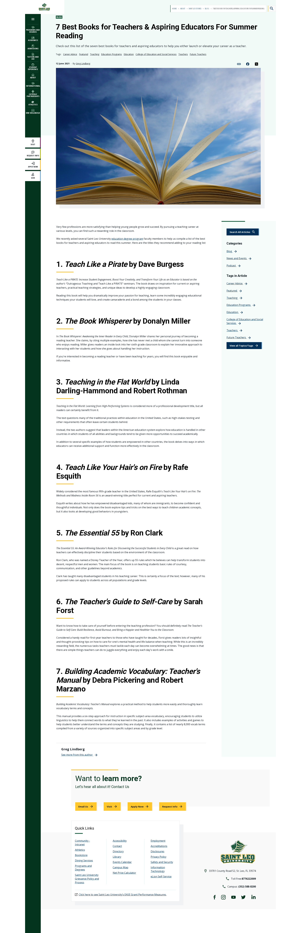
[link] (243, 232)
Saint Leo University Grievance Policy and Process (87, 878)
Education (129, 54)
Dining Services (84, 860)
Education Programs (111, 54)
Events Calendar (122, 862)
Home (174, 9)
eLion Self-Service (161, 876)
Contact (117, 846)
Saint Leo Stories (195, 9)
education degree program (127, 238)
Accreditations (159, 846)
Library (117, 856)
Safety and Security (162, 862)
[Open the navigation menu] (33, 19)
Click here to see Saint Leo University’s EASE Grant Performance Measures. (122, 894)
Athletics (80, 850)
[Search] (272, 8)
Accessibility (120, 840)
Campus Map (120, 867)
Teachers (183, 54)
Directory (118, 851)
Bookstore (81, 855)
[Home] (44, 7)
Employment (158, 840)
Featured (83, 54)
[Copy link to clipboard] (239, 63)
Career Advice (70, 54)
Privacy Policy (158, 856)
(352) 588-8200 (247, 886)
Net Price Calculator (124, 872)
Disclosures (157, 851)
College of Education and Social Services (156, 54)
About (182, 9)
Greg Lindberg (83, 63)
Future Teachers (198, 54)
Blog (207, 9)
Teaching (94, 54)
